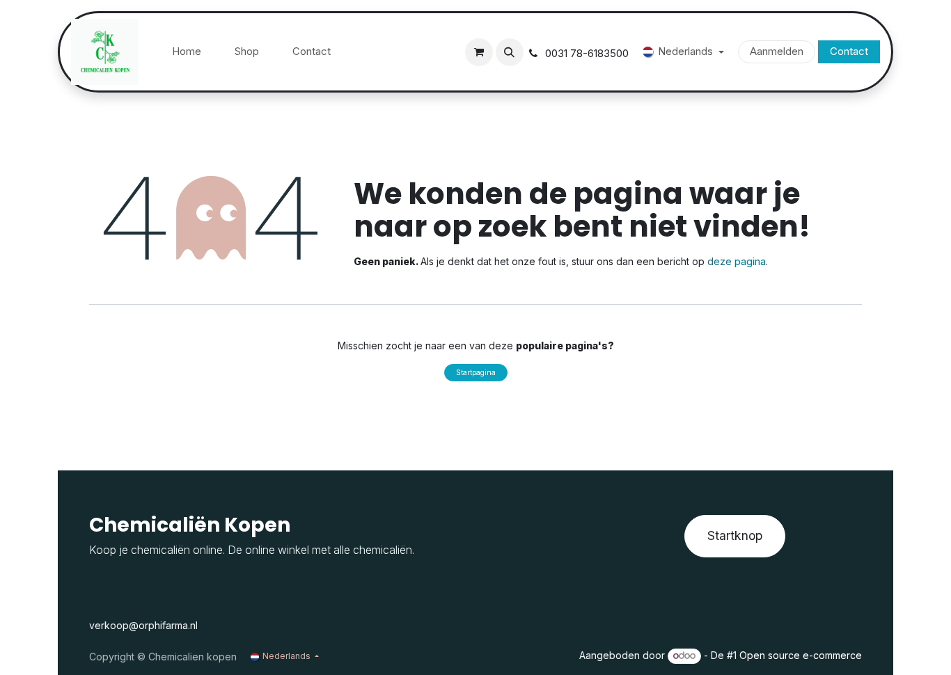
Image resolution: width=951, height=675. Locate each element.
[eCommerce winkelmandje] (479, 52)
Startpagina (476, 372)
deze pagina (736, 261)
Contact (849, 51)
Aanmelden (776, 51)
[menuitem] (186, 51)
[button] (510, 52)
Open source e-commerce (800, 655)
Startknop (734, 535)
